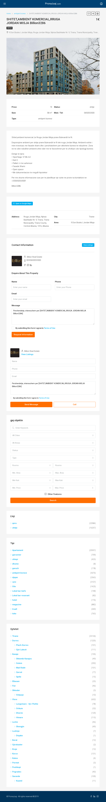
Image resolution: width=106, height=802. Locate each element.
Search (53, 500)
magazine (16, 604)
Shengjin (20, 726)
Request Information (23, 334)
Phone (58, 282)
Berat (14, 740)
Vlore (14, 699)
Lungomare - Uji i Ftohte (27, 704)
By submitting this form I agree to (35, 328)
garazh (15, 568)
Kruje (14, 749)
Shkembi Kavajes (24, 659)
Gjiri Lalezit (21, 649)
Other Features (54, 494)
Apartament (17, 550)
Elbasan (16, 681)
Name (14, 282)
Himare (19, 717)
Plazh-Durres (22, 645)
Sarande (16, 776)
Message (16, 305)
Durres (15, 640)
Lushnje (16, 731)
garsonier (16, 555)
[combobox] (53, 435)
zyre (14, 582)
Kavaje (15, 654)
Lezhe (15, 722)
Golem (19, 663)
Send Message (31, 404)
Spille (18, 677)
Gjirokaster (17, 744)
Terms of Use (49, 328)
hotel (14, 600)
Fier (14, 686)
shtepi (15, 559)
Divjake (19, 735)
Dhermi (19, 713)
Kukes (15, 758)
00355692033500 (33, 260)
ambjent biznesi (19, 573)
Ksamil (19, 781)
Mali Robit (20, 668)
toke (14, 613)
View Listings (88, 245)
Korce (15, 754)
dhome (15, 564)
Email (14, 293)
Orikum (19, 708)
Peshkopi (16, 767)
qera (14, 523)
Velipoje (20, 695)
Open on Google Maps (23, 203)
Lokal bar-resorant (20, 595)
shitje (9, 28)
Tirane (15, 636)
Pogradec (16, 772)
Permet (15, 763)
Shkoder (16, 690)
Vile (14, 586)
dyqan (15, 577)
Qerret (19, 672)
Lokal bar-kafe (19, 591)
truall (14, 609)
